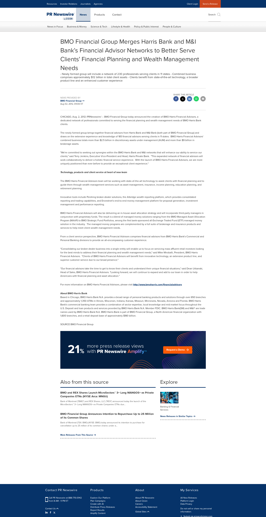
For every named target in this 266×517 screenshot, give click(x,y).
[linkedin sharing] (189, 99)
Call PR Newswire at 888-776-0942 (65, 497)
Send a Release (210, 3)
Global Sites (141, 511)
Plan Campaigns (97, 500)
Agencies (98, 3)
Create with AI (97, 503)
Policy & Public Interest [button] (146, 26)
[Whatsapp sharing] (196, 99)
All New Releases (188, 497)
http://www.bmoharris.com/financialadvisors (157, 284)
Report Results (97, 510)
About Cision (141, 500)
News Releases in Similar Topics (176, 416)
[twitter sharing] (182, 99)
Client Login (192, 3)
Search (212, 14)
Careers (139, 503)
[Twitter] (54, 512)
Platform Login (187, 500)
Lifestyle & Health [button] (120, 26)
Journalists (85, 3)
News (83, 15)
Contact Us (50, 508)
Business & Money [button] (77, 26)
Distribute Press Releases (102, 507)
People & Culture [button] (172, 26)
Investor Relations (68, 3)
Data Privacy (186, 503)
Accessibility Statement (146, 507)
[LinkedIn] (46, 512)
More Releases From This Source (76, 434)
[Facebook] (50, 512)
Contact (116, 14)
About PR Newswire (144, 497)
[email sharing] (203, 99)
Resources (52, 3)
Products (99, 14)
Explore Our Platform (100, 497)
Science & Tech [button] (99, 26)
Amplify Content (97, 513)
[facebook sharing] (176, 99)
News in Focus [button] (55, 26)
